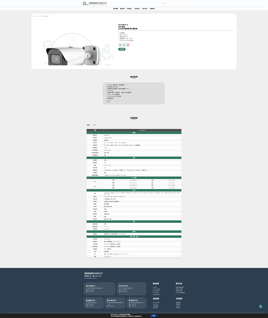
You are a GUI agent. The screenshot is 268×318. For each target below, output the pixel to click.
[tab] (88, 125)
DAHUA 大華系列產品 (42, 16)
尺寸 (94, 125)
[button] (261, 306)
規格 (88, 125)
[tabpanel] (134, 193)
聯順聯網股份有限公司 (93, 273)
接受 (154, 315)
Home (34, 16)
